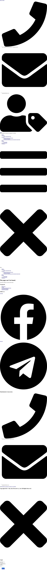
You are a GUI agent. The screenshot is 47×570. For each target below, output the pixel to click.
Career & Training (4, 277)
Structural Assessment (7, 138)
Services (3, 137)
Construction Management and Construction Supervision (12, 139)
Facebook (3, 568)
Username (1, 561)
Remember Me (3, 563)
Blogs (3, 140)
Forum (3, 141)
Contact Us (3, 143)
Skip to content (2, 0)
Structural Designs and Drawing (8, 272)
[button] (23, 206)
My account (5, 142)
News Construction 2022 (7, 136)
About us (3, 135)
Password (1, 562)
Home (3, 134)
